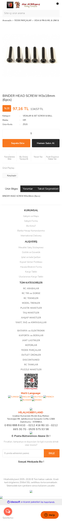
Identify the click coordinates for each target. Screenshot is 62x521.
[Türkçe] (13, 396)
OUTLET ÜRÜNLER (31, 354)
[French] (48, 396)
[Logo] (24, 4)
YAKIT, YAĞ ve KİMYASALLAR (31, 322)
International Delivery (31, 235)
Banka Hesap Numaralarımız (31, 230)
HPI (24, 120)
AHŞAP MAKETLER (31, 317)
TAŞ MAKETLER (31, 312)
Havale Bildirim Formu (31, 267)
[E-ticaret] (30, 502)
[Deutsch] (37, 396)
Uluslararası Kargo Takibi (31, 276)
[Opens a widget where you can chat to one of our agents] (50, 515)
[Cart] (56, 5)
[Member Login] (49, 4)
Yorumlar (28, 189)
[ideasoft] (13, 502)
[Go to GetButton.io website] (8, 518)
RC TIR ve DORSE (31, 293)
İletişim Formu (31, 221)
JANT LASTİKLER (31, 340)
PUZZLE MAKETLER (31, 369)
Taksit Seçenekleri (48, 189)
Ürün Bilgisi (11, 189)
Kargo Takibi (31, 271)
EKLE (52, 453)
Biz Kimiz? (31, 226)
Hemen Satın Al (45, 143)
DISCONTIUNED (31, 359)
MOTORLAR (31, 345)
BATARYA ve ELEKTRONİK (31, 330)
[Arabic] (37, 399)
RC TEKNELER (31, 298)
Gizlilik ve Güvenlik (31, 252)
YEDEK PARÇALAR (31, 350)
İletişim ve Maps (31, 216)
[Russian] (25, 399)
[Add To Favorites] (9, 156)
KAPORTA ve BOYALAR (31, 335)
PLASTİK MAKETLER (31, 308)
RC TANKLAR (31, 364)
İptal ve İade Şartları (31, 257)
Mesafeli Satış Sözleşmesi (31, 247)
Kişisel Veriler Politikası (31, 262)
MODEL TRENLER (31, 303)
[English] (25, 396)
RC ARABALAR (31, 288)
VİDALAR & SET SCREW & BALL (37, 115)
